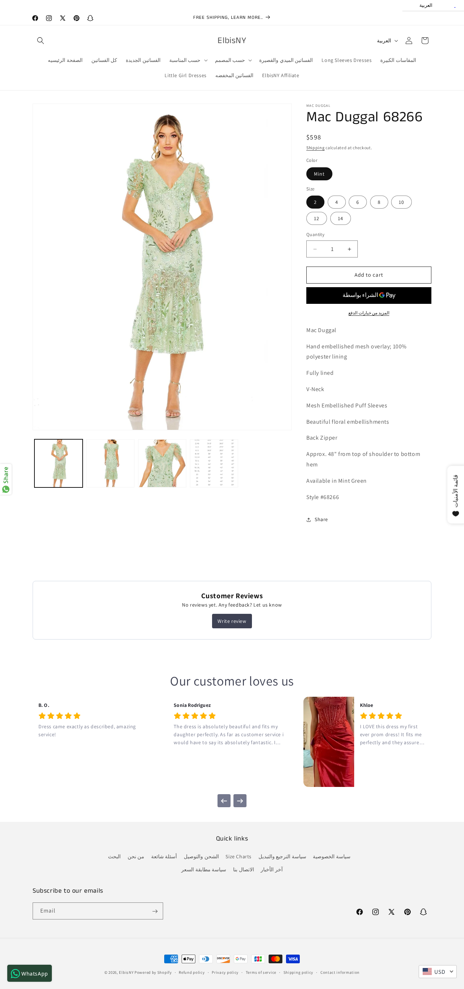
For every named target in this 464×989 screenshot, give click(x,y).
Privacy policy (225, 972)
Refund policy (191, 972)
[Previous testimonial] (224, 800)
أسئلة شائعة (164, 857)
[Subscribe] (155, 911)
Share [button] (321, 519)
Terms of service (261, 972)
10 (401, 202)
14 (340, 218)
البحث (114, 857)
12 (316, 218)
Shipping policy (298, 972)
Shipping (315, 147)
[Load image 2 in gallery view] (110, 463)
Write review (232, 621)
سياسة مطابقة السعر (203, 869)
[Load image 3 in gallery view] (162, 463)
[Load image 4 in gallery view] (214, 463)
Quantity (315, 235)
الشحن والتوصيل (201, 857)
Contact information (340, 972)
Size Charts (238, 857)
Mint (319, 174)
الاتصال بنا (243, 869)
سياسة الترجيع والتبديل (282, 857)
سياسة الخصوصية (332, 857)
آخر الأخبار (272, 869)
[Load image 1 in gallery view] (58, 463)
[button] (41, 41)
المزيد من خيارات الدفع (368, 312)
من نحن (136, 857)
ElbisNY (126, 972)
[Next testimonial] (239, 800)
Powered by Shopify (153, 972)
